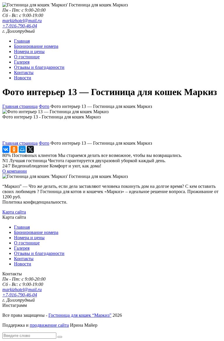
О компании (14, 171)
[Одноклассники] (14, 149)
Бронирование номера (36, 46)
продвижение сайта (49, 325)
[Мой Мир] (22, 149)
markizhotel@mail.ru (22, 20)
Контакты (24, 72)
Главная (22, 41)
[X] (30, 149)
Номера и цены (29, 51)
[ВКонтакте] (5, 149)
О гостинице (27, 56)
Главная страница (20, 106)
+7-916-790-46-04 (19, 25)
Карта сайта (14, 211)
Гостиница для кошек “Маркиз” (79, 315)
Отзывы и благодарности (39, 67)
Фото (44, 106)
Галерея (21, 62)
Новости (22, 77)
